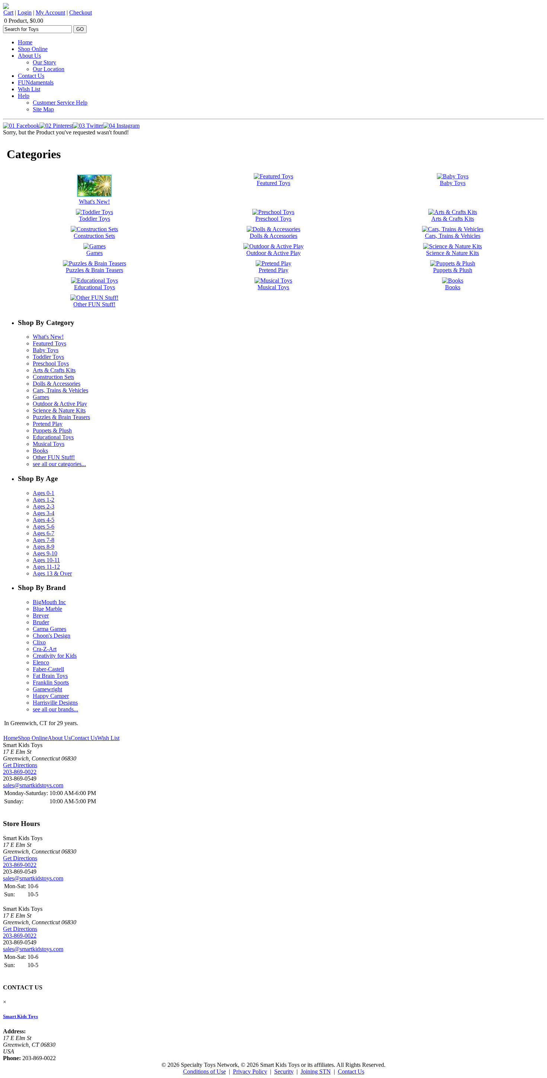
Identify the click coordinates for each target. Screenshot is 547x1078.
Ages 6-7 (43, 533)
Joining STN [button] (316, 1071)
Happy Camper (51, 696)
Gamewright (47, 689)
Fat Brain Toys (50, 676)
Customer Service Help (60, 102)
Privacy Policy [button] (250, 1071)
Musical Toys (48, 444)
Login (24, 12)
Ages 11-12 (46, 567)
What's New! (48, 337)
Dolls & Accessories (56, 383)
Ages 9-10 (45, 553)
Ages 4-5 (43, 520)
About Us (29, 55)
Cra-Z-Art (45, 649)
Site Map (43, 109)
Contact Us (31, 76)
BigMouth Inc (49, 602)
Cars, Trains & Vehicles (60, 390)
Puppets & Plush (52, 430)
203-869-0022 (19, 772)
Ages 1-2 (43, 500)
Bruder (41, 622)
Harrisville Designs (55, 702)
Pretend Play (48, 424)
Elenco (41, 662)
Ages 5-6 (43, 526)
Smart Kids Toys (20, 1016)
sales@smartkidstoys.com (33, 785)
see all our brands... (55, 709)
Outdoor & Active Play (60, 404)
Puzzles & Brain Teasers (61, 417)
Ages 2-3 (43, 506)
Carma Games (49, 629)
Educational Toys (53, 437)
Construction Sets (53, 377)
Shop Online (33, 49)
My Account (50, 12)
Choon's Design (51, 635)
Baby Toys (45, 350)
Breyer (41, 615)
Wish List (29, 89)
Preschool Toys (51, 363)
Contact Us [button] (351, 1071)
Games (41, 397)
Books (40, 450)
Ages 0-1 (43, 493)
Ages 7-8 (43, 540)
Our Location (48, 69)
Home (25, 42)
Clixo (39, 642)
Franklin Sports (51, 682)
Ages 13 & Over (52, 573)
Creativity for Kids (55, 656)
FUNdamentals (36, 82)
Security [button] (284, 1071)
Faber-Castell (48, 669)
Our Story (44, 62)
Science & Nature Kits (59, 410)
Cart (8, 12)
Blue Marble (47, 609)
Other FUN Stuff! (54, 457)
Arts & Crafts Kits (54, 370)
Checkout (80, 12)
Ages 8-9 (43, 546)
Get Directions (20, 765)
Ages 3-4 (43, 513)
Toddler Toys (48, 357)
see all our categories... (59, 464)
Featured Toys (49, 343)
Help (23, 96)
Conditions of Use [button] (204, 1071)
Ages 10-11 (46, 560)
